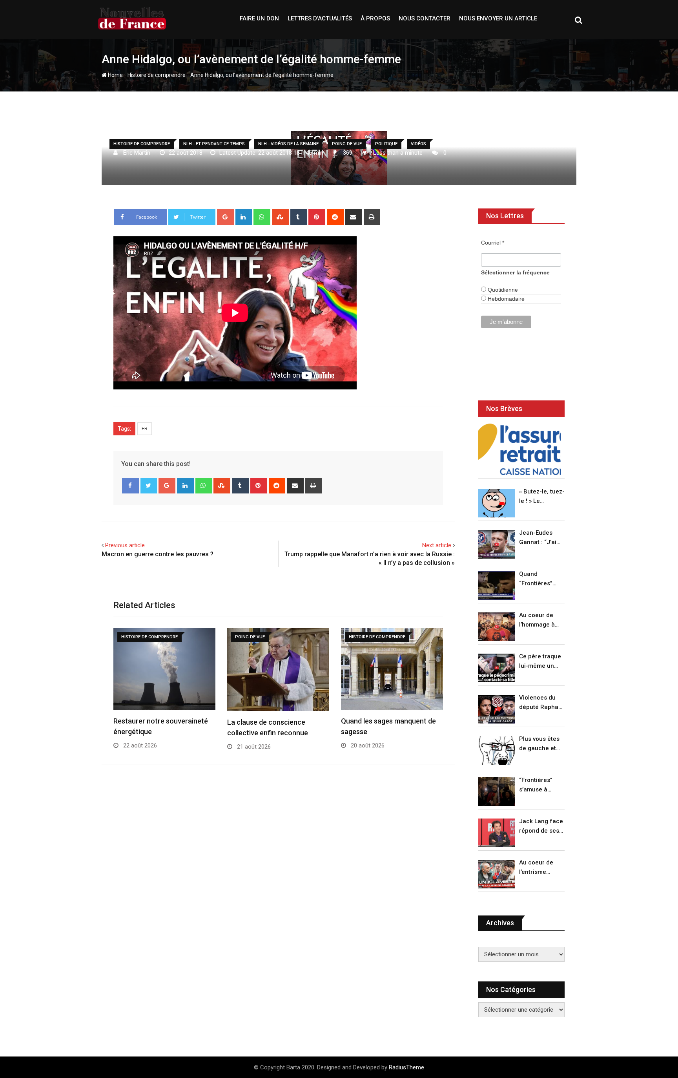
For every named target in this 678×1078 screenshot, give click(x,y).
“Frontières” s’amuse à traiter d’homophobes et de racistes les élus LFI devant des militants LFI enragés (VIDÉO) (539, 785)
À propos (375, 18)
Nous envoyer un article (498, 18)
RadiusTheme (406, 1067)
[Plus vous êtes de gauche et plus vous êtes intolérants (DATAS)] (496, 750)
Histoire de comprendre (157, 75)
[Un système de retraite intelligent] (519, 449)
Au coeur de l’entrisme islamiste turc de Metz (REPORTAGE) (538, 868)
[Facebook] (130, 485)
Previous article (125, 545)
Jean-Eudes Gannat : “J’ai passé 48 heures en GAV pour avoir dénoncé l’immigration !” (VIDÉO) (540, 538)
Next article (436, 545)
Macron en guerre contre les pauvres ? (157, 554)
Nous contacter (424, 18)
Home (115, 75)
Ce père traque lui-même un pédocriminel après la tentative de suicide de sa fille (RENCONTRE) (540, 662)
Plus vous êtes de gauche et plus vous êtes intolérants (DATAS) (539, 744)
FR (145, 428)
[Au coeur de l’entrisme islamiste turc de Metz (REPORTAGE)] (496, 874)
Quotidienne (502, 290)
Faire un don (259, 18)
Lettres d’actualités (320, 18)
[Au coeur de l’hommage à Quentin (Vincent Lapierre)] (496, 626)
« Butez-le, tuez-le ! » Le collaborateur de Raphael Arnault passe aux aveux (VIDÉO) (542, 497)
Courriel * (492, 242)
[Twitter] (148, 485)
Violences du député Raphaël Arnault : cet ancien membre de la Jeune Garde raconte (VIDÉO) (541, 703)
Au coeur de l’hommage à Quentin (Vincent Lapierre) (537, 620)
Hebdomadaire (505, 299)
